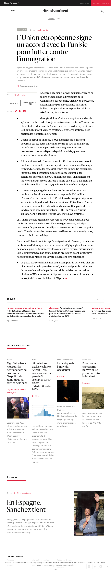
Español (60, 18)
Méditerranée (42, 29)
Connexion (84, 3)
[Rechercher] (102, 10)
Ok (55, 569)
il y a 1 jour (53, 320)
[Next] (103, 299)
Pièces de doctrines (65, 359)
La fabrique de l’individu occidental (65, 367)
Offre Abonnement (101, 3)
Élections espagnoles (22, 492)
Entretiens (86, 359)
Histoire (60, 376)
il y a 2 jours (96, 317)
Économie (86, 382)
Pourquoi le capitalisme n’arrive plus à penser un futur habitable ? (91, 370)
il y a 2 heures (12, 320)
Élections (35, 395)
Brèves (32, 29)
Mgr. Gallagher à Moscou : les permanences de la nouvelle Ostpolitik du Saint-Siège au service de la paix (17, 373)
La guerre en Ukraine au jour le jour (16, 391)
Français (51, 18)
